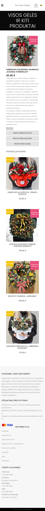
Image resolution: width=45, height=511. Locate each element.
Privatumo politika (9, 448)
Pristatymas (6, 435)
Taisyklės (5, 452)
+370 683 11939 (7, 475)
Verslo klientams (8, 439)
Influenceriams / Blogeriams (13, 444)
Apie (3, 456)
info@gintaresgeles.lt (10, 480)
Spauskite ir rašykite (9, 497)
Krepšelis (5, 431)
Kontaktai (5, 461)
